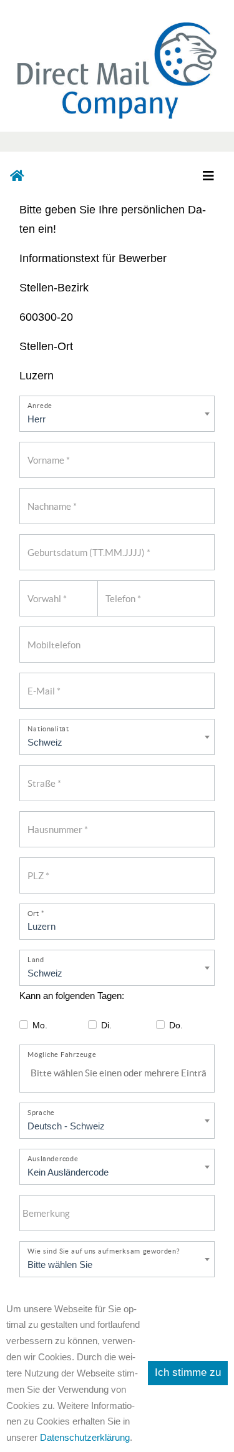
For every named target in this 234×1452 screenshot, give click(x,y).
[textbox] (120, 1073)
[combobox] (117, 1073)
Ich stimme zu (188, 1372)
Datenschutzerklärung (85, 1437)
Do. (176, 1025)
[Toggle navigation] (208, 176)
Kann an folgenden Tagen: (71, 995)
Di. (106, 1025)
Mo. (39, 1025)
